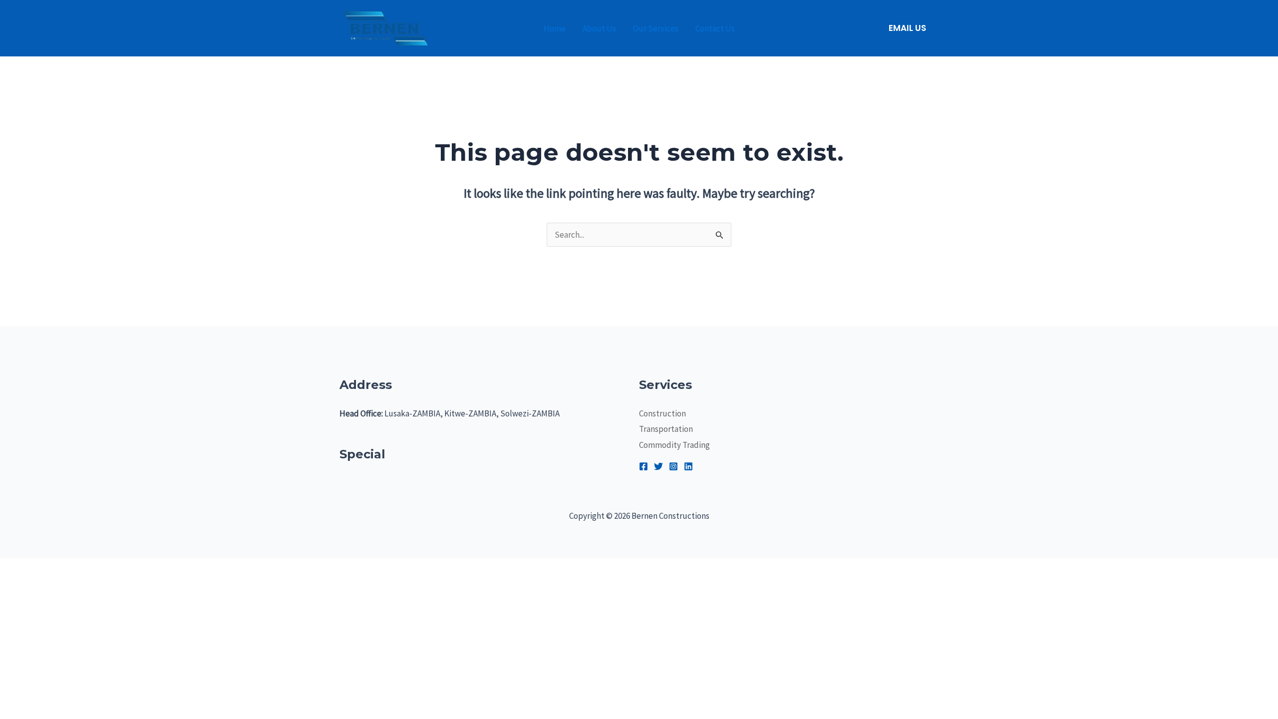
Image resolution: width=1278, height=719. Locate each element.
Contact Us (715, 28)
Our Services (655, 28)
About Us (599, 28)
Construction (662, 413)
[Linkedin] (688, 466)
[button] (907, 28)
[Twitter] (658, 466)
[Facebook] (643, 466)
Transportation (666, 428)
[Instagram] (673, 466)
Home (555, 28)
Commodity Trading (674, 444)
